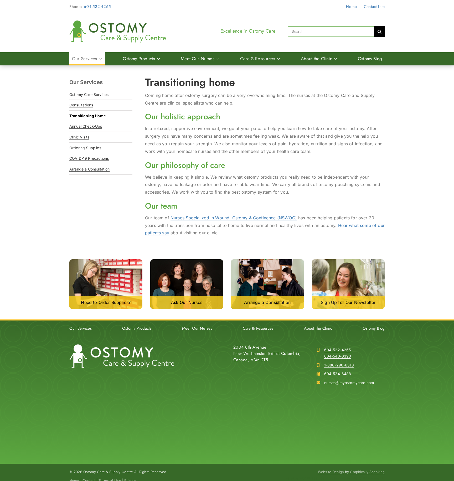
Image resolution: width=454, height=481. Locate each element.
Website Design (331, 472)
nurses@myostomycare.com (349, 382)
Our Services (86, 82)
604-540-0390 (337, 356)
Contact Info (374, 6)
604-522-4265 (97, 6)
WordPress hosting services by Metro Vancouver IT (342, 478)
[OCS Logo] (117, 22)
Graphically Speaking (367, 472)
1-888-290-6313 (339, 365)
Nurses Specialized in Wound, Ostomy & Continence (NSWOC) (234, 217)
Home (351, 6)
